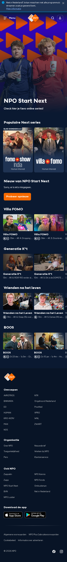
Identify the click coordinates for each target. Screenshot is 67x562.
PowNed (38, 407)
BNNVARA (8, 401)
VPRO (37, 413)
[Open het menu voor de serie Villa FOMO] (61, 130)
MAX (6, 424)
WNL (36, 418)
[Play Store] (35, 515)
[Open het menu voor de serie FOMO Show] (30, 130)
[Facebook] (54, 552)
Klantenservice (41, 457)
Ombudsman (40, 486)
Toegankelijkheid (11, 451)
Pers (6, 457)
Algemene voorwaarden (15, 535)
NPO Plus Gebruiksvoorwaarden (44, 535)
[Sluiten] (63, 3)
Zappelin (8, 474)
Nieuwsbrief (39, 446)
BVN (6, 491)
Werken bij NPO (41, 451)
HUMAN (7, 413)
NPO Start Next (11, 486)
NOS (6, 430)
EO (5, 407)
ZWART (38, 424)
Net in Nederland (42, 491)
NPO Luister (9, 497)
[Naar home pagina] (33, 18)
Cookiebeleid (10, 540)
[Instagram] (61, 552)
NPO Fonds (39, 480)
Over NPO (8, 446)
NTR (36, 395)
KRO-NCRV (9, 418)
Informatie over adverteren (30, 540)
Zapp (6, 480)
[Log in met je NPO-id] (60, 18)
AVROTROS (9, 395)
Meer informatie (13, 9)
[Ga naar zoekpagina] (52, 18)
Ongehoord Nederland (45, 401)
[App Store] (13, 515)
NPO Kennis (39, 474)
